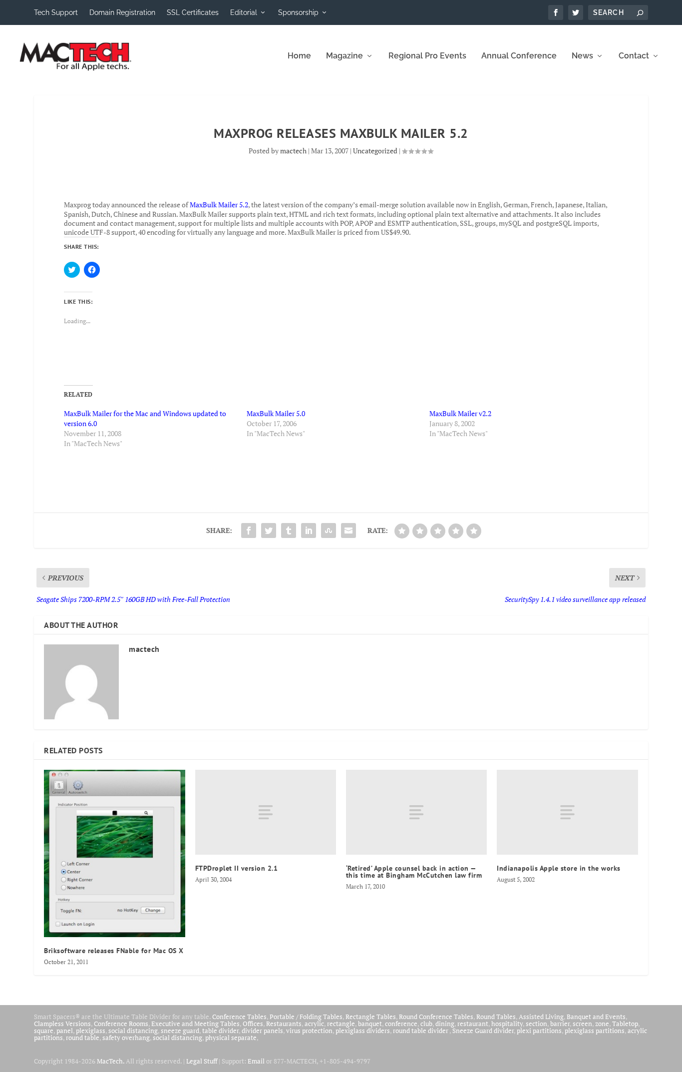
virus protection (309, 1030)
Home (299, 56)
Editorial (243, 12)
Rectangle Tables (370, 1016)
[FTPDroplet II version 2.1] (265, 812)
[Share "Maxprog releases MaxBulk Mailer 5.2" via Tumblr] (289, 530)
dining (444, 1023)
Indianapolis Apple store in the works (559, 868)
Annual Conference (519, 56)
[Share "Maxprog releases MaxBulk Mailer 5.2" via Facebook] (249, 530)
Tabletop (625, 1023)
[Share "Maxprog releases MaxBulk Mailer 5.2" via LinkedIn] (309, 530)
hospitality (507, 1023)
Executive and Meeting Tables (195, 1023)
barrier (560, 1023)
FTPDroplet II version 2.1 (236, 868)
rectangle (341, 1023)
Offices (253, 1023)
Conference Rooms (121, 1023)
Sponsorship (298, 12)
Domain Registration (122, 12)
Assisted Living (541, 1016)
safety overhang (126, 1037)
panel (64, 1030)
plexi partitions (539, 1030)
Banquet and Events (596, 1016)
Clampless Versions (62, 1023)
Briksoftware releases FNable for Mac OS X (114, 950)
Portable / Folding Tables (306, 1016)
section (536, 1023)
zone (602, 1023)
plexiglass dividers (363, 1030)
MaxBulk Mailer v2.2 (460, 413)
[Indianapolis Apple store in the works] (567, 812)
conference (401, 1023)
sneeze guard (180, 1030)
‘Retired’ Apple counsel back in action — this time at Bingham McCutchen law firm (414, 872)
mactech (293, 150)
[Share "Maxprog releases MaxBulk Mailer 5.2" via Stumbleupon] (329, 530)
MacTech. (110, 1061)
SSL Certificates (193, 12)
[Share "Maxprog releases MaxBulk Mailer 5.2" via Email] (348, 530)
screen (582, 1023)
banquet (370, 1023)
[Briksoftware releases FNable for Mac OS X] (114, 853)
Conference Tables (239, 1016)
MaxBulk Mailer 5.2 (219, 204)
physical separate (231, 1037)
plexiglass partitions (595, 1030)
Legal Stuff (201, 1061)
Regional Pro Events (427, 56)
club (426, 1023)
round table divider (421, 1030)
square (43, 1030)
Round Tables (496, 1016)
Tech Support (56, 12)
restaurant (472, 1023)
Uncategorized (375, 150)
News (582, 56)
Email (256, 1061)
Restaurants (284, 1023)
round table (82, 1037)
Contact (634, 56)
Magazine (344, 56)
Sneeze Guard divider (483, 1030)
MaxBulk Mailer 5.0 (276, 413)
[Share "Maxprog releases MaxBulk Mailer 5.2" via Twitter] (269, 530)
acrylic (314, 1023)
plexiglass (90, 1030)
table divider (220, 1030)
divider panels (262, 1030)
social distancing (133, 1030)
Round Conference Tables (436, 1016)
